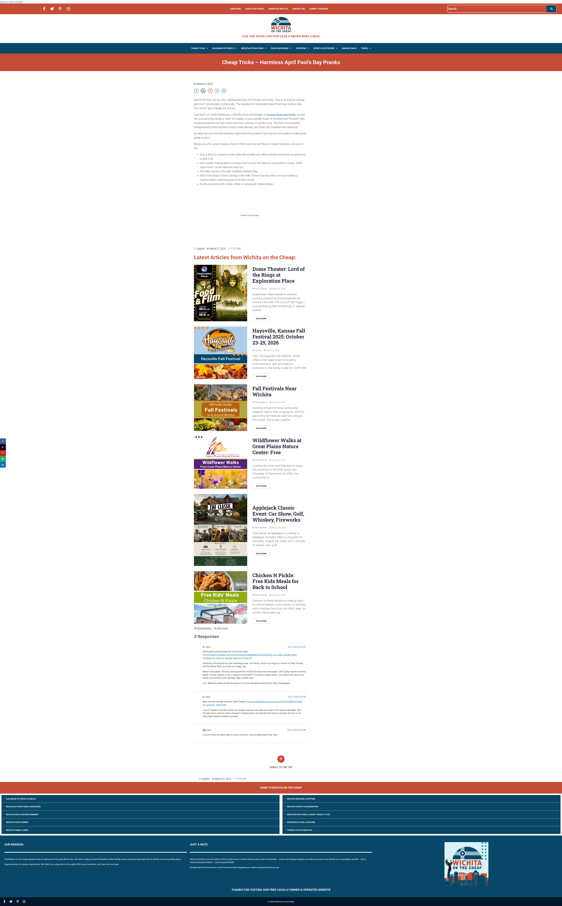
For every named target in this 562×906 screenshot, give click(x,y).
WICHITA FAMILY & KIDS (17, 830)
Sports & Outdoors (324, 48)
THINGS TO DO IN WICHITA (299, 830)
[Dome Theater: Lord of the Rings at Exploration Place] (220, 293)
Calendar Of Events (223, 48)
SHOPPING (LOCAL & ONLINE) (301, 822)
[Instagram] (68, 8)
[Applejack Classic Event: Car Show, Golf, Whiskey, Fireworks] (220, 530)
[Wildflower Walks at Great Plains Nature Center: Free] (220, 462)
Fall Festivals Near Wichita (274, 391)
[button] (199, 48)
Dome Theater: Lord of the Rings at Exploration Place (278, 275)
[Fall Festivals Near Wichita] (220, 407)
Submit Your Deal (318, 9)
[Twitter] (52, 8)
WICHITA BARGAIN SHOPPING (301, 799)
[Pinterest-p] (60, 8)
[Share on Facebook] (196, 90)
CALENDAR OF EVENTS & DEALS (21, 799)
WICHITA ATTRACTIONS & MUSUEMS (23, 806)
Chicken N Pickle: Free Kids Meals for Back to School (275, 581)
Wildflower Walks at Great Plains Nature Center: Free (276, 446)
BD (204, 730)
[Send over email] (217, 90)
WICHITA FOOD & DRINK (17, 822)
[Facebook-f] (44, 8)
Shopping (301, 48)
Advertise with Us (278, 9)
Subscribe (235, 9)
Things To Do (198, 48)
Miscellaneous (204, 628)
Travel (364, 48)
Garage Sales (349, 48)
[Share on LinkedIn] (224, 90)
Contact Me (298, 9)
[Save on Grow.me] (230, 90)
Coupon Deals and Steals (280, 114)
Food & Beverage (280, 48)
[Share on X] (203, 90)
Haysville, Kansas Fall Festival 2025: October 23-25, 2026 (278, 336)
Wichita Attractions (252, 48)
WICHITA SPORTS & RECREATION (302, 806)
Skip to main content (11, 1)
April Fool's (222, 628)
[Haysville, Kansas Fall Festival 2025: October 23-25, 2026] (220, 353)
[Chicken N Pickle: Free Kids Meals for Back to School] (220, 597)
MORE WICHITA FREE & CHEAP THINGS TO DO (308, 814)
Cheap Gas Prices (254, 9)
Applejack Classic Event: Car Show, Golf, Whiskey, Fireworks (278, 513)
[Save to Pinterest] (210, 90)
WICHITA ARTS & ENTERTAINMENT (22, 814)
